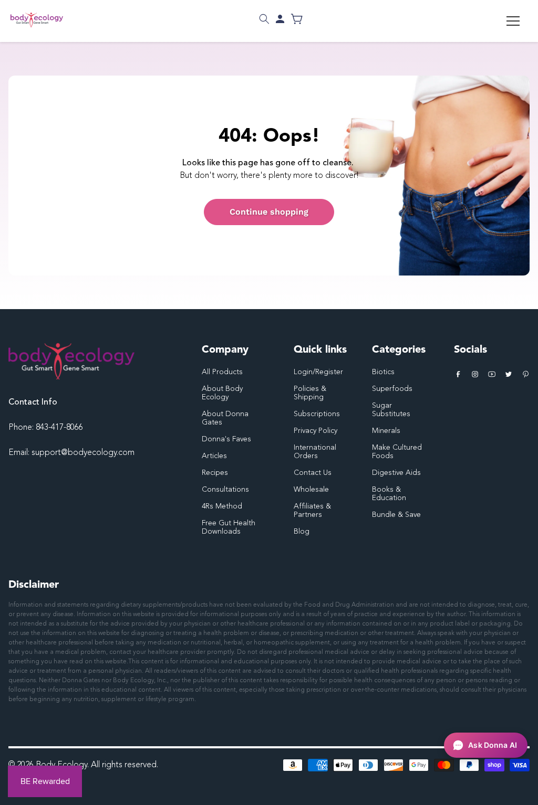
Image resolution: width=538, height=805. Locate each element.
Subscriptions (317, 414)
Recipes (215, 472)
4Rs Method (222, 506)
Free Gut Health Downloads (228, 527)
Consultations (225, 489)
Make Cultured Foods (397, 452)
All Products (222, 372)
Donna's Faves (226, 439)
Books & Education (389, 494)
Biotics (383, 372)
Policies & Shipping (310, 393)
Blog (301, 531)
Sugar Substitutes (391, 410)
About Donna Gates (225, 418)
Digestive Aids (396, 472)
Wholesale (311, 489)
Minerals (386, 431)
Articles (214, 456)
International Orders (315, 452)
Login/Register (318, 372)
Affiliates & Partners (312, 510)
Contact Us (313, 472)
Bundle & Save (396, 514)
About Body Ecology (222, 393)
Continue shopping (269, 212)
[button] (264, 19)
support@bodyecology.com (83, 453)
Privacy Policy (315, 431)
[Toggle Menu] (513, 21)
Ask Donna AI (492, 744)
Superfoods (392, 389)
